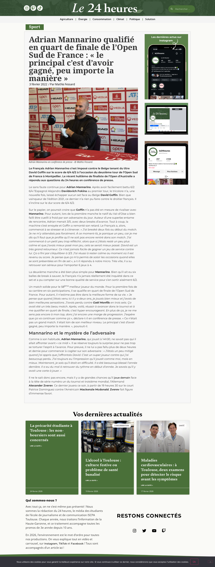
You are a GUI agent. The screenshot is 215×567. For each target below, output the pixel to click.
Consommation (102, 19)
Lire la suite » (36, 446)
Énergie (82, 19)
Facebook (77, 543)
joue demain (122, 377)
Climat (120, 19)
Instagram (50, 543)
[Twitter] (144, 531)
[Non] (210, 561)
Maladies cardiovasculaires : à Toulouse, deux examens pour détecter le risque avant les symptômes (162, 470)
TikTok (63, 543)
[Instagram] (26, 8)
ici (61, 547)
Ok (194, 561)
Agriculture (66, 19)
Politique (134, 19)
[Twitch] (33, 8)
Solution (150, 19)
